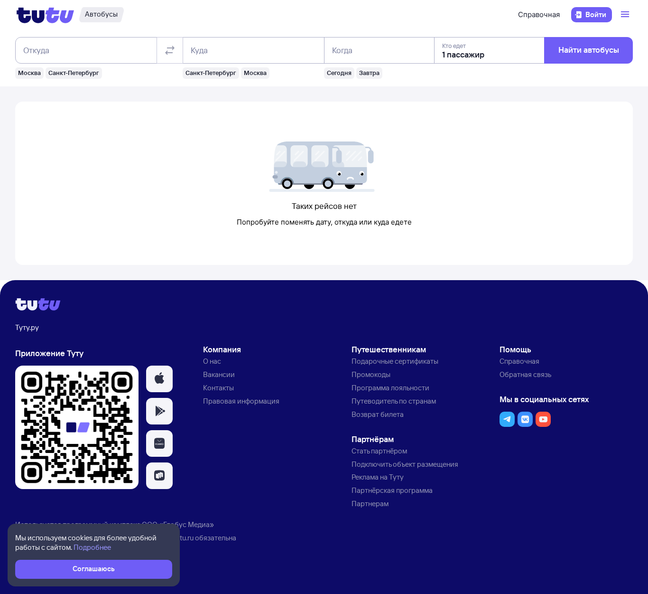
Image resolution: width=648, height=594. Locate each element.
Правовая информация (241, 400)
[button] (159, 379)
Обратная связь (525, 374)
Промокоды (371, 374)
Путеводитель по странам (394, 400)
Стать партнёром (379, 450)
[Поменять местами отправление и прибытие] (170, 50)
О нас (212, 361)
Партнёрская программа (392, 490)
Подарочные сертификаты (395, 361)
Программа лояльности (390, 387)
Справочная (539, 14)
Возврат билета (378, 414)
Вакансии (219, 374)
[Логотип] (45, 15)
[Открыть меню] (626, 14)
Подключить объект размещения (405, 464)
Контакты (218, 387)
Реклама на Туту (378, 476)
